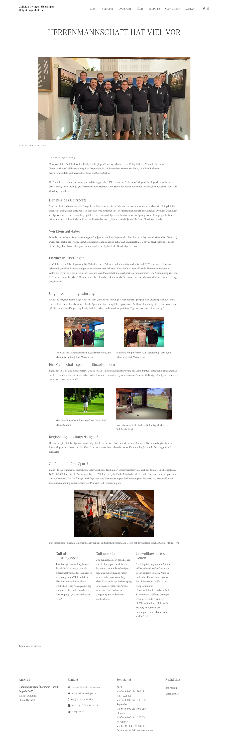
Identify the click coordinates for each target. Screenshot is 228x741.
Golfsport (125, 8)
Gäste (140, 8)
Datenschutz (172, 693)
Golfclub (107, 8)
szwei (30, 145)
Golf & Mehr (172, 8)
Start (93, 8)
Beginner (154, 8)
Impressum (171, 687)
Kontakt (190, 8)
